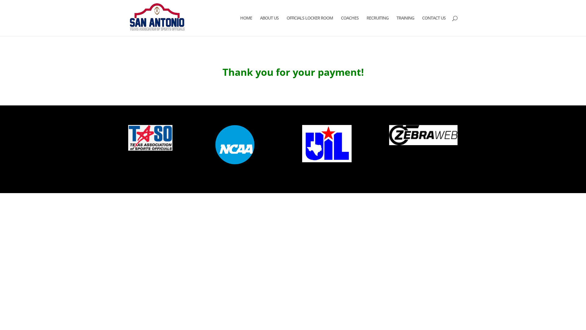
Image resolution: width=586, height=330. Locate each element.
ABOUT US (269, 18)
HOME (246, 18)
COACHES (350, 18)
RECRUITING (378, 18)
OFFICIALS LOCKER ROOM (310, 18)
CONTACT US (434, 18)
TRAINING (405, 18)
